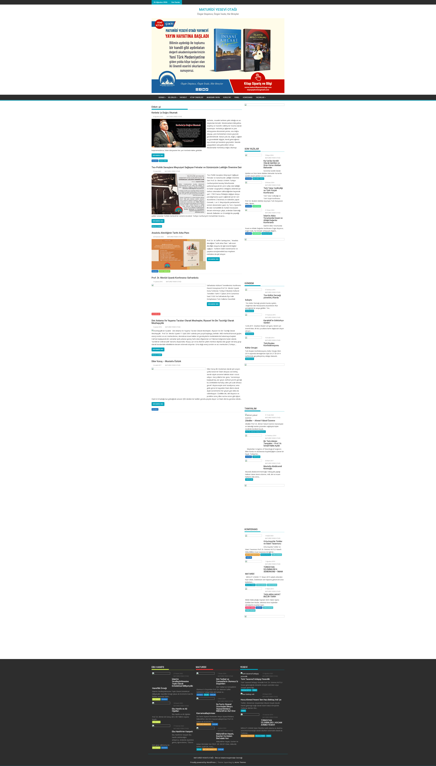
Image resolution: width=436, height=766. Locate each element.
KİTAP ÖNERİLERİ (196, 97)
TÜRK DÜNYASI (276, 554)
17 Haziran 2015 (270, 315)
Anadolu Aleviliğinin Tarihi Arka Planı (170, 232)
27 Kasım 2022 (178, 673)
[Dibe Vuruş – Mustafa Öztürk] (179, 369)
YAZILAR (248, 557)
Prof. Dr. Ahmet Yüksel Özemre (255, 431)
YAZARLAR (260, 97)
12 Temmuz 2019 (270, 436)
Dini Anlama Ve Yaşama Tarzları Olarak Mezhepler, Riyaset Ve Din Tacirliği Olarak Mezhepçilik (193, 321)
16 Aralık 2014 (269, 338)
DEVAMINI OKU (158, 155)
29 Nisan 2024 (269, 182)
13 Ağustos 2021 (267, 673)
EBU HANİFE (156, 699)
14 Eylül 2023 (269, 536)
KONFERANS (247, 97)
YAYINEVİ (183, 97)
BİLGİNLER (172, 97)
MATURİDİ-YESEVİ (258, 178)
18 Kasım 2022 (178, 703)
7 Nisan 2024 (221, 673)
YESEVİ (255, 690)
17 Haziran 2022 (178, 726)
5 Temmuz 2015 (270, 290)
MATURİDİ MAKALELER (252, 554)
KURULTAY (227, 97)
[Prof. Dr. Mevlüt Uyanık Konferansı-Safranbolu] (179, 285)
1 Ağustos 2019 (270, 561)
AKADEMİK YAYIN (213, 97)
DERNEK (162, 97)
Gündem (155, 161)
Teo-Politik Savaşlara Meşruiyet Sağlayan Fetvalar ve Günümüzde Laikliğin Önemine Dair (197, 167)
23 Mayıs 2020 (267, 694)
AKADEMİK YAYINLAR (247, 736)
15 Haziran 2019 (267, 715)
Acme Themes (240, 762)
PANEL (236, 97)
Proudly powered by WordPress (203, 762)
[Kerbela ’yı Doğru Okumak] (179, 120)
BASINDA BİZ (249, 311)
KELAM (206, 695)
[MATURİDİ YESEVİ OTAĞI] (154, 97)
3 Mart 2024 (221, 699)
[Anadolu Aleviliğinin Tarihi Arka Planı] (179, 240)
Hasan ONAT (163, 161)
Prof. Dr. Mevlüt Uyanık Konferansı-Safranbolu (175, 277)
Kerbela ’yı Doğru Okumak (164, 112)
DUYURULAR (156, 314)
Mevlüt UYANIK (156, 226)
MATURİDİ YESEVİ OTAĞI (218, 9)
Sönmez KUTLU (267, 233)
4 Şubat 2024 (221, 728)
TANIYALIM (256, 457)
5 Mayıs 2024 (269, 155)
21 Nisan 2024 (269, 210)
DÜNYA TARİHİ (250, 607)
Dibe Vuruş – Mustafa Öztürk (166, 361)
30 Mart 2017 (269, 461)
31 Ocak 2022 (269, 415)
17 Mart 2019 (269, 589)
